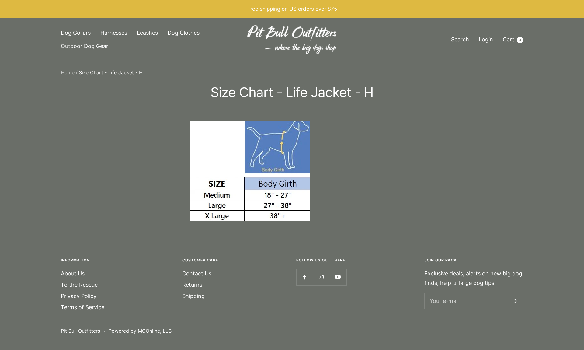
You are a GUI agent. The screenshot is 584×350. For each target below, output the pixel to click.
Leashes (147, 33)
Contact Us (196, 273)
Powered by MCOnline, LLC (140, 331)
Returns (192, 285)
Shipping (193, 296)
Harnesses (113, 33)
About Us (73, 273)
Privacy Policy (78, 296)
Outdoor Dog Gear (84, 46)
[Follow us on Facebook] (304, 277)
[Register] (514, 301)
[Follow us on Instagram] (321, 277)
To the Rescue (79, 285)
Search (460, 39)
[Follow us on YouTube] (338, 277)
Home (68, 72)
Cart (512, 39)
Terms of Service (82, 307)
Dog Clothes (184, 33)
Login (486, 39)
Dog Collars (76, 33)
